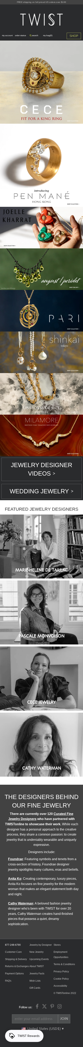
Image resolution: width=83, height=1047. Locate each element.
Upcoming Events (39, 959)
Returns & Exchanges (17, 966)
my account (7, 35)
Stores (57, 944)
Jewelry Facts (36, 973)
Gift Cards (34, 987)
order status (20, 35)
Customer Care (13, 952)
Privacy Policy (61, 971)
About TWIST (36, 966)
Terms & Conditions (64, 964)
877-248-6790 (13, 944)
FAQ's (8, 980)
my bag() (47, 35)
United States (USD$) (44, 1029)
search (34, 35)
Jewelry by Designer (40, 944)
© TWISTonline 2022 (65, 993)
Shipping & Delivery (16, 959)
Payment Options (14, 973)
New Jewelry (36, 952)
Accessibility (60, 985)
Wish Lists (34, 980)
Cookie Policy (61, 978)
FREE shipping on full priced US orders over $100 (41, 2)
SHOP (74, 36)
